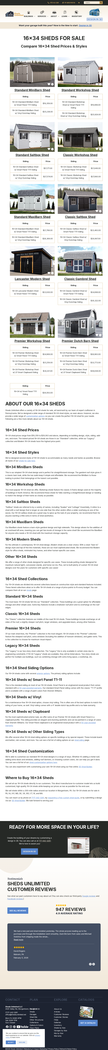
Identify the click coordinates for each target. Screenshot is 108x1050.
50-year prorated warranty (30, 688)
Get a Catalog (88, 1023)
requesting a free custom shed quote (63, 798)
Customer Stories (61, 1017)
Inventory (77, 16)
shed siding (79, 740)
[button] (36, 942)
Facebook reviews (15, 899)
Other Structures (36, 1020)
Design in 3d (29, 851)
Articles (57, 1012)
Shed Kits (33, 1017)
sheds (29, 590)
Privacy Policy (53, 1049)
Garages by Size (60, 1031)
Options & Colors (36, 1025)
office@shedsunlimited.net (15, 1015)
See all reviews (17, 911)
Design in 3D (35, 1009)
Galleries (57, 1023)
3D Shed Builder (85, 767)
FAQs (56, 1020)
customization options (35, 416)
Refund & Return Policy (68, 1049)
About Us (58, 1009)
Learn (64, 16)
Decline (22, 1042)
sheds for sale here (27, 461)
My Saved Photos (70, 3)
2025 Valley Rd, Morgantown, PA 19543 (21, 1009)
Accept (11, 1042)
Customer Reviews (61, 1015)
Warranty (57, 1036)
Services (42, 16)
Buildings (28, 16)
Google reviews (89, 896)
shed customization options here (43, 762)
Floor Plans (34, 1028)
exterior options (43, 673)
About (54, 16)
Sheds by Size (59, 1028)
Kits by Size (58, 1033)
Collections (34, 1023)
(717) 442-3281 (54, 3)
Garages (33, 1015)
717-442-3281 (45, 841)
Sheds (32, 1012)
